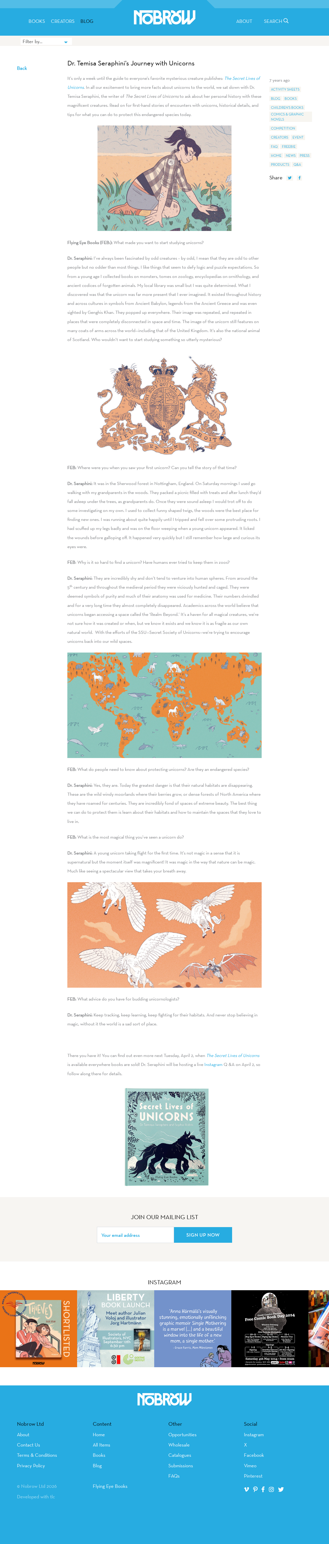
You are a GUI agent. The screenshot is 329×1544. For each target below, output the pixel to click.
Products (280, 164)
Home (276, 155)
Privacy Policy (31, 1465)
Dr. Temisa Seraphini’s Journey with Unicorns (131, 63)
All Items (101, 1445)
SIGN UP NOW (203, 1235)
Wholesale (179, 1445)
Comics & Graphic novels (287, 117)
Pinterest (253, 1476)
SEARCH (274, 21)
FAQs (174, 1476)
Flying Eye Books (110, 1486)
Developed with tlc (36, 1496)
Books (291, 98)
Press (304, 155)
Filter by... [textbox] (32, 41)
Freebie (289, 146)
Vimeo (250, 1465)
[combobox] (46, 41)
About (244, 21)
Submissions (180, 1465)
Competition (283, 128)
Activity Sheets (285, 89)
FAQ (274, 146)
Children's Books (287, 107)
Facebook (254, 1455)
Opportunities (182, 1434)
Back (22, 68)
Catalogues (179, 1455)
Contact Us (28, 1445)
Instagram (213, 1064)
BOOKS (37, 21)
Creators (63, 21)
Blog (86, 21)
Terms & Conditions (37, 1455)
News (291, 155)
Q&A (297, 164)
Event (298, 137)
